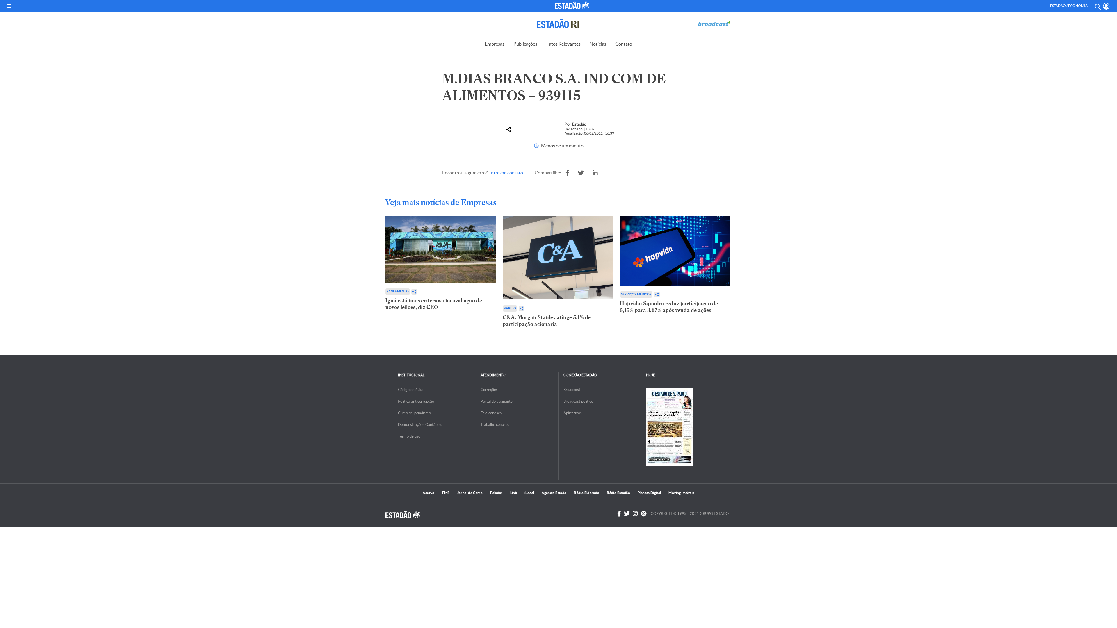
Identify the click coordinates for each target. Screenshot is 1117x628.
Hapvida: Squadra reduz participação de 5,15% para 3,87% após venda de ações (669, 306)
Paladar (496, 493)
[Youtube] (643, 514)
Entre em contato (505, 172)
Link (513, 493)
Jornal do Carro (470, 493)
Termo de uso (409, 436)
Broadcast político (578, 401)
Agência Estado (554, 493)
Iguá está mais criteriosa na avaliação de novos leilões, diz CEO (433, 304)
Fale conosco (491, 413)
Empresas (494, 44)
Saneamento (398, 291)
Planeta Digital (649, 493)
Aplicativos (572, 413)
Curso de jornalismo (414, 413)
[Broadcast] (714, 24)
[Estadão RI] (558, 23)
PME (446, 493)
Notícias (598, 44)
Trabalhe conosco (495, 424)
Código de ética (411, 390)
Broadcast (571, 390)
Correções (489, 390)
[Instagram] (635, 514)
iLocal (529, 493)
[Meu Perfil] (1106, 6)
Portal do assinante (497, 401)
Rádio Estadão (618, 493)
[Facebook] (619, 514)
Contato (623, 44)
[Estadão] (572, 5)
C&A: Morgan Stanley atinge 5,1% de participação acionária (547, 320)
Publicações (525, 44)
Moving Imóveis (681, 493)
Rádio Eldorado (586, 493)
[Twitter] (627, 514)
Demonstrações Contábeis (420, 424)
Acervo (428, 493)
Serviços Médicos (636, 294)
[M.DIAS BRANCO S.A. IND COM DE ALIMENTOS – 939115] (567, 173)
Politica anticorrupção (416, 401)
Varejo (510, 308)
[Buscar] (1097, 5)
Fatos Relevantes (563, 44)
